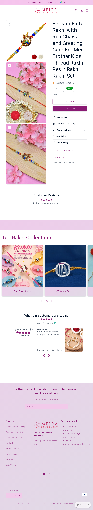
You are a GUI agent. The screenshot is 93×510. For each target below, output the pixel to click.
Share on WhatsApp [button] (64, 150)
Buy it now (70, 108)
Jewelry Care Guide (14, 438)
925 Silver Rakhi (64, 291)
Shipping (68, 92)
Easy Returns (11, 454)
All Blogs (10, 459)
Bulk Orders (11, 465)
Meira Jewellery (29, 504)
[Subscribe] (65, 406)
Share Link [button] (59, 157)
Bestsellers (11, 443)
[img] (46, 319)
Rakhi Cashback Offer (15, 432)
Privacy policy (68, 504)
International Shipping (15, 427)
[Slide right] (51, 301)
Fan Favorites (21, 291)
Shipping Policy (12, 449)
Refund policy (56, 504)
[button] (5, 10)
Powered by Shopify (42, 504)
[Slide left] (41, 301)
